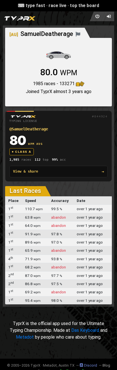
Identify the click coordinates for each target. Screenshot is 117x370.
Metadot (25, 337)
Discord (90, 365)
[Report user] (78, 33)
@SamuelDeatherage (28, 129)
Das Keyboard (85, 330)
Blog (106, 365)
